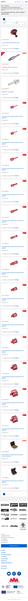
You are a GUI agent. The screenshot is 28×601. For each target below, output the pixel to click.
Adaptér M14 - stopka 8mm (8, 91)
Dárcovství (4, 568)
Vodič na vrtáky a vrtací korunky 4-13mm (10, 42)
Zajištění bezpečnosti (6, 562)
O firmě (3, 550)
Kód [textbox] (4, 23)
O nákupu (3, 552)
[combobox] (7, 23)
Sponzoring (4, 566)
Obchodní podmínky (6, 554)
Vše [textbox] (16, 23)
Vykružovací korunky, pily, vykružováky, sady (10, 7)
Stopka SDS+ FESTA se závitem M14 (9, 67)
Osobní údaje (4, 558)
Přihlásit (17, 48)
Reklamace (4, 560)
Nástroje (7, 5)
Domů (2, 5)
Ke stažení (3, 556)
